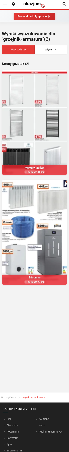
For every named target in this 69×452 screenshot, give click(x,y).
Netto (42, 425)
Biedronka (12, 425)
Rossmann (13, 431)
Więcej (48, 49)
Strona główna (8, 397)
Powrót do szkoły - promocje (33, 16)
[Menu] (4, 4)
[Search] (64, 4)
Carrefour (12, 437)
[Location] (13, 5)
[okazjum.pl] (35, 5)
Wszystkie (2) (18, 49)
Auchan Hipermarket (50, 431)
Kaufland (44, 419)
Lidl (9, 419)
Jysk (9, 444)
